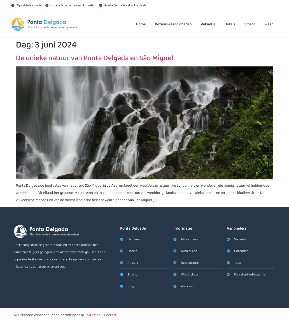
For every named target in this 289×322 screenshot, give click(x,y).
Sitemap (93, 315)
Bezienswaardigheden (173, 24)
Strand (249, 24)
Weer (268, 24)
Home (141, 24)
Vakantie (208, 24)
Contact (110, 315)
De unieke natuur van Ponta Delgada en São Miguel (94, 58)
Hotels (229, 24)
